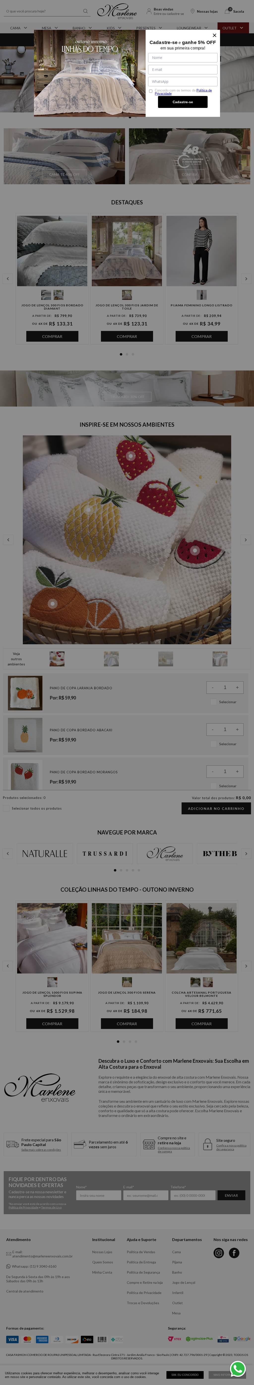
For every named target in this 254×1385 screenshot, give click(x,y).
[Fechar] (214, 35)
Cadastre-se (183, 102)
